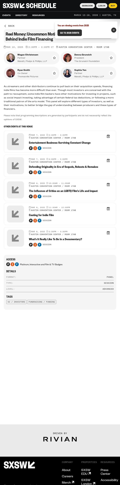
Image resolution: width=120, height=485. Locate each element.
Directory (21, 15)
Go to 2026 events (69, 32)
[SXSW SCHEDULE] (29, 5)
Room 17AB (103, 47)
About (66, 470)
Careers (67, 476)
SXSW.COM (87, 5)
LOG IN (101, 5)
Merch (66, 482)
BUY (113, 5)
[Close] (113, 30)
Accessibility (109, 480)
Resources (38, 15)
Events (6, 15)
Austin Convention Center (75, 47)
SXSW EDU (85, 471)
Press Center (105, 471)
